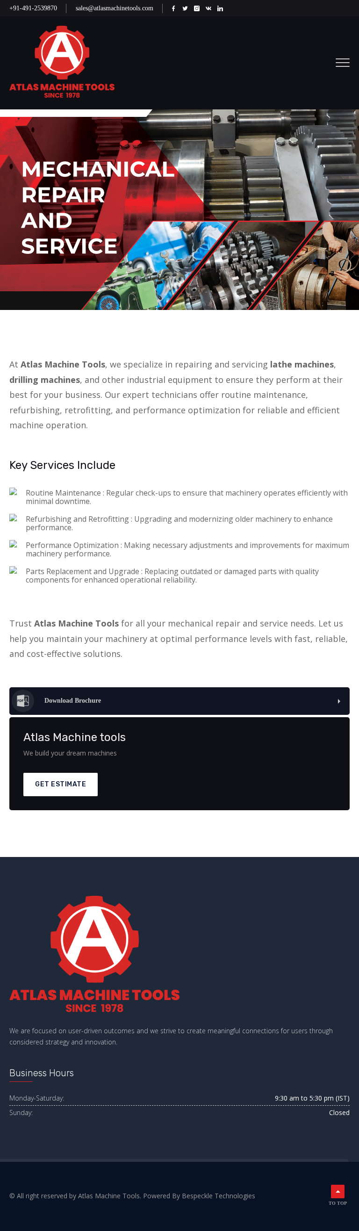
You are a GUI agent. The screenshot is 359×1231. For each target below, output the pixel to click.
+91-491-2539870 (33, 8)
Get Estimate (60, 784)
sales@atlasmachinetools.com (114, 8)
